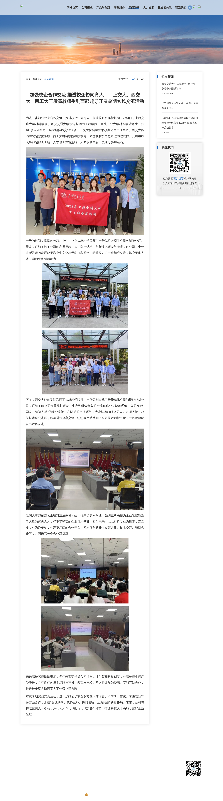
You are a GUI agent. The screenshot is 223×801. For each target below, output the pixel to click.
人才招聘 (102, 753)
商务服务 (67, 743)
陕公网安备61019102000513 (103, 794)
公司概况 (25, 743)
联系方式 (121, 748)
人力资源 (102, 743)
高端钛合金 (44, 758)
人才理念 (102, 748)
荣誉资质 (24, 758)
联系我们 (122, 743)
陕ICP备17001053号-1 (70, 794)
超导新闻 (84, 748)
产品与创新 (45, 743)
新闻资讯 (37, 79)
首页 (28, 79)
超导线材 (43, 748)
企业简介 (24, 748)
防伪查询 (43, 781)
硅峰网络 (198, 794)
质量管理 (43, 777)
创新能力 (43, 772)
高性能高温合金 (46, 762)
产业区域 (24, 767)
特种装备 (43, 767)
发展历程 (24, 753)
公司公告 (84, 753)
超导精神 (84, 762)
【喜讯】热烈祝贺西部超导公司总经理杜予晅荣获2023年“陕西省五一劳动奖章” (180, 123)
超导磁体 (43, 753)
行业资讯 (84, 758)
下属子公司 (25, 762)
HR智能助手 (103, 758)
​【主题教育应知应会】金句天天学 (180, 103)
